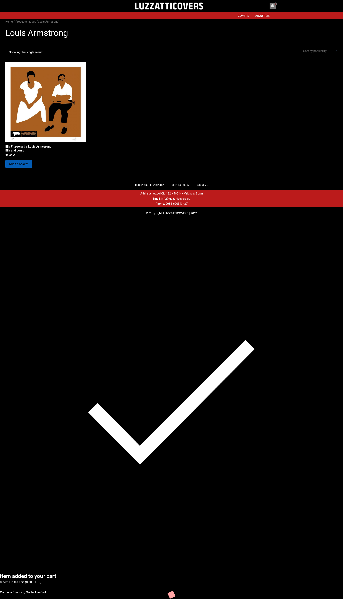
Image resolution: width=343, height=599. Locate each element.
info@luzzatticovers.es (175, 198)
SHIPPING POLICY (180, 185)
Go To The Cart (36, 592)
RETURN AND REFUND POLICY (150, 185)
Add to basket (19, 164)
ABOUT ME (262, 15)
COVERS (243, 15)
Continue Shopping (12, 592)
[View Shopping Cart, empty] (273, 6)
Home (9, 21)
